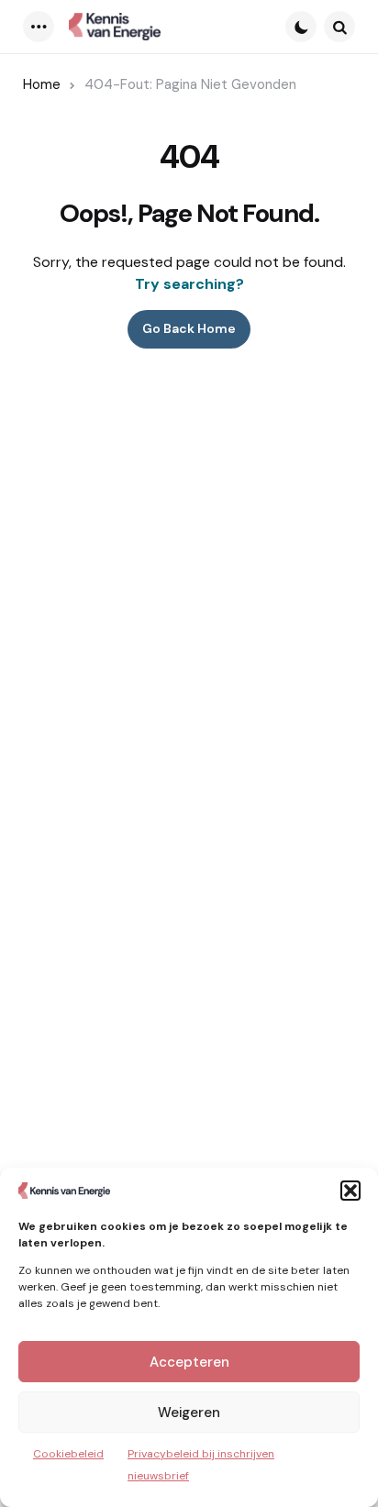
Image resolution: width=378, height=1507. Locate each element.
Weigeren (189, 1412)
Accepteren (189, 1362)
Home (42, 84)
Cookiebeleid (68, 1453)
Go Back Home (189, 328)
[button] (350, 1190)
